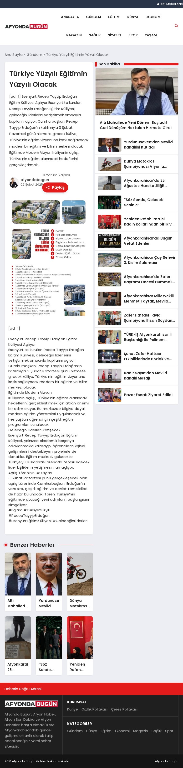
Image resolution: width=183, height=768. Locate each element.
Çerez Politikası (124, 709)
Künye (72, 709)
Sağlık (95, 35)
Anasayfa (70, 16)
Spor (133, 35)
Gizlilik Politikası (94, 709)
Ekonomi (154, 16)
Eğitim (114, 16)
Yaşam (151, 35)
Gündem (93, 16)
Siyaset (114, 35)
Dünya (132, 16)
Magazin (74, 35)
